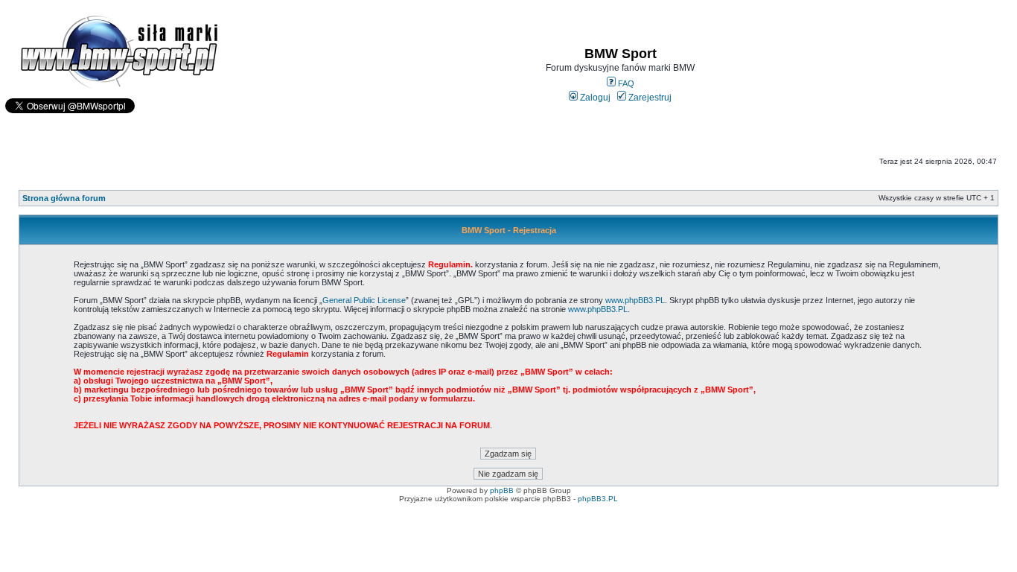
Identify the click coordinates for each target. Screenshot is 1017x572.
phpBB (502, 490)
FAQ (625, 83)
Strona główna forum (64, 198)
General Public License (364, 300)
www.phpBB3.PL (635, 300)
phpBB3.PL (598, 499)
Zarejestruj (649, 97)
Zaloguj (594, 97)
